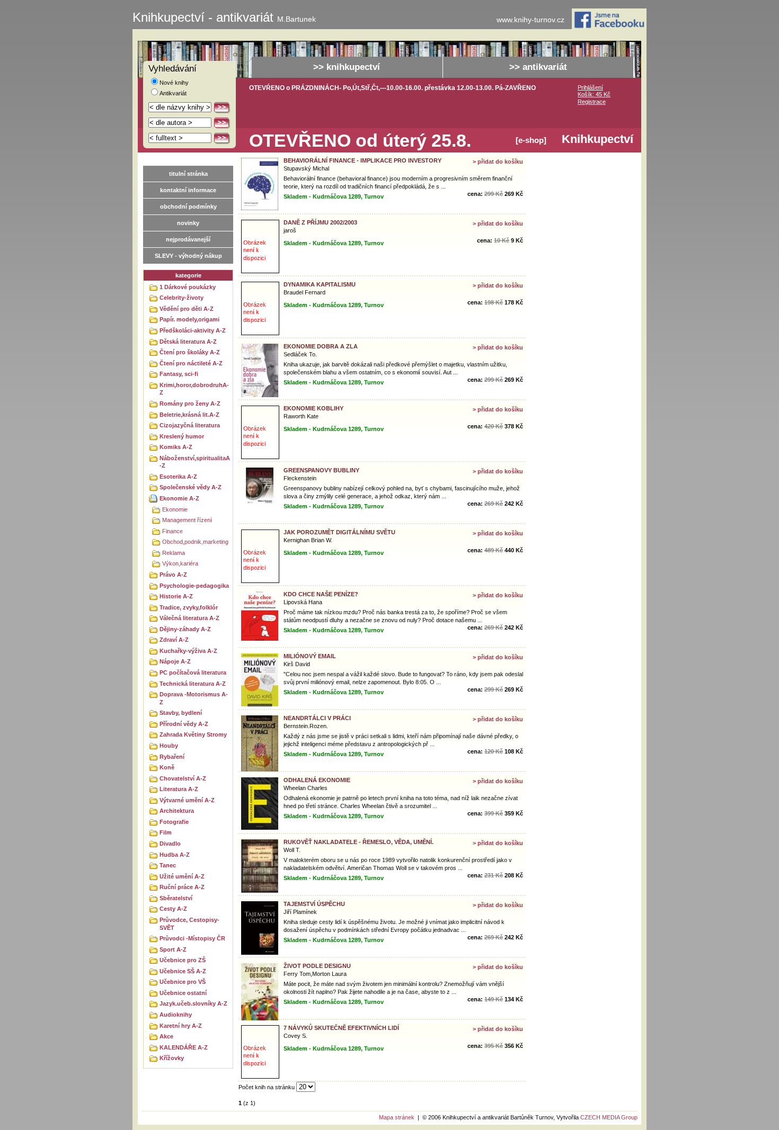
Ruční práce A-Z (182, 887)
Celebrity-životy (181, 297)
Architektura (177, 811)
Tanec (168, 865)
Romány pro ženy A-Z (190, 403)
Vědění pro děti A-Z (187, 309)
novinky (188, 223)
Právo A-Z (173, 574)
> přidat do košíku (498, 161)
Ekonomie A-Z (179, 498)
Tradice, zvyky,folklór (189, 607)
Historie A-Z (176, 596)
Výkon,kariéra (180, 563)
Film (166, 832)
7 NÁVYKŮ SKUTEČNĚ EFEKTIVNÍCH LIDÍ (341, 1028)
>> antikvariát (538, 67)
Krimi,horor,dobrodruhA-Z (194, 389)
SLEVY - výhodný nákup (188, 256)
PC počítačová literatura (193, 672)
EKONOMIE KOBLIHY (313, 408)
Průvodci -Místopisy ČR (192, 938)
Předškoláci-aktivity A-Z (193, 330)
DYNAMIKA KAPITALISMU (320, 284)
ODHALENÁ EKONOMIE (317, 780)
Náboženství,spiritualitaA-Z (195, 462)
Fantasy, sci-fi (179, 374)
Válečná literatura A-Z (189, 618)
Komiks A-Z (176, 447)
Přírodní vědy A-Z (184, 724)
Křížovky (172, 1058)
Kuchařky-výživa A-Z (188, 651)
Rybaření (172, 757)
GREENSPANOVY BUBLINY (321, 470)
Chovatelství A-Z (183, 778)
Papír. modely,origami (189, 319)
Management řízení (187, 520)
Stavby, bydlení (181, 713)
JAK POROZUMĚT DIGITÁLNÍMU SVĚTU (339, 532)
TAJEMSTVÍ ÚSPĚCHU (314, 904)
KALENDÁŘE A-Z (184, 1047)
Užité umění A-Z (182, 876)
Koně (167, 767)
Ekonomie (175, 509)
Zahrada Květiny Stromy (193, 734)
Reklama (173, 553)
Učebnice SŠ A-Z (183, 971)
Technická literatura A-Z (193, 683)
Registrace (592, 101)
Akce (166, 1036)
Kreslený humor (182, 436)
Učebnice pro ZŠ (183, 960)
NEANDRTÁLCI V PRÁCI (317, 718)
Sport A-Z (173, 949)
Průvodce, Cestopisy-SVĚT (189, 924)
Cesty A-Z (173, 908)
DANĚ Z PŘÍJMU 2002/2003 (320, 222)
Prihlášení (590, 87)
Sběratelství (176, 898)
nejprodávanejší (188, 239)
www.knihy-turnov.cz (530, 20)
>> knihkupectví (346, 67)
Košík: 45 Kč (594, 94)
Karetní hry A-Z (181, 1026)
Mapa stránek (396, 1117)
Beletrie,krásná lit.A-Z (189, 414)
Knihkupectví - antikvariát (224, 17)
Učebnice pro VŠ (183, 982)
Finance (172, 531)
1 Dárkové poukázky (188, 287)
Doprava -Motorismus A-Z (194, 698)
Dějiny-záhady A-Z (185, 629)
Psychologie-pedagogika (194, 585)
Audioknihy (176, 1014)
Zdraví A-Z (174, 639)
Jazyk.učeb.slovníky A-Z (193, 1003)
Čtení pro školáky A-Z (190, 352)
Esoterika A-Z (178, 476)
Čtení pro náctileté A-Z (191, 363)
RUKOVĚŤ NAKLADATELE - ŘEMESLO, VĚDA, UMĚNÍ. (358, 842)
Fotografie (174, 822)
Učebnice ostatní (183, 993)
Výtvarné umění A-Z (187, 800)
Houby (169, 745)
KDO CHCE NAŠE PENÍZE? (321, 594)
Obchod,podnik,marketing (195, 542)
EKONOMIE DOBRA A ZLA (321, 346)
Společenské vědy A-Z (191, 487)
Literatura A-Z (179, 789)
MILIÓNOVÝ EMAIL (310, 656)
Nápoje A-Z (175, 661)
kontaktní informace (188, 190)
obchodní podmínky (188, 206)
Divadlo (170, 843)
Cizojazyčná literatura (190, 425)
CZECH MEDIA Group (609, 1117)
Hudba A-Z (175, 854)
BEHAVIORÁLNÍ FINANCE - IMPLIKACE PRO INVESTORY (362, 160)
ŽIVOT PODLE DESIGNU (317, 966)
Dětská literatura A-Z (188, 341)
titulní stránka (188, 174)
